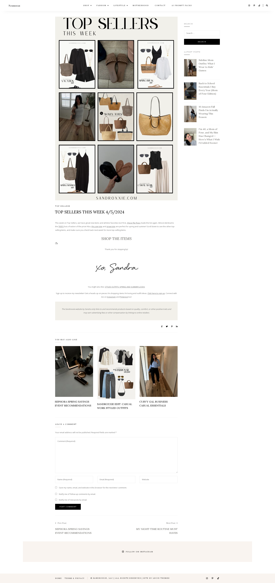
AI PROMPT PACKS (182, 5)
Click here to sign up (156, 293)
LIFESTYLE (119, 5)
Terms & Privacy (75, 578)
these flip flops (133, 223)
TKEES (61, 226)
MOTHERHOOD (141, 5)
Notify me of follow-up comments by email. (77, 494)
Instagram (111, 297)
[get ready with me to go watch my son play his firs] (94, 552)
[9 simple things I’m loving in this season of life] (180, 552)
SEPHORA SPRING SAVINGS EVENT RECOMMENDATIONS (73, 403)
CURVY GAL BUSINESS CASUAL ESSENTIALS (153, 403)
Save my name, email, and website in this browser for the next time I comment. (93, 487)
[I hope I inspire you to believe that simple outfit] (37, 552)
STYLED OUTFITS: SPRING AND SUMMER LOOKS (125, 287)
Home (58, 578)
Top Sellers (62, 206)
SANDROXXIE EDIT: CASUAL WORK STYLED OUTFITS (114, 406)
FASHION (101, 5)
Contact (160, 5)
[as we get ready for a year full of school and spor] (237, 552)
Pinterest (124, 297)
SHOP (86, 5)
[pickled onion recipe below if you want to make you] (66, 552)
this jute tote (97, 226)
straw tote (111, 226)
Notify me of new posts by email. (73, 500)
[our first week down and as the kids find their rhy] (209, 552)
